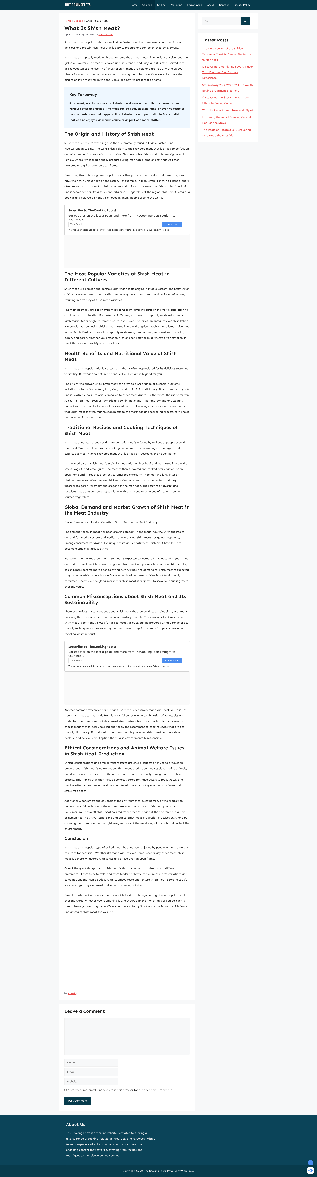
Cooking (147, 4)
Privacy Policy (242, 4)
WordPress (187, 1170)
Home (133, 4)
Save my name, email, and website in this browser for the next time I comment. (120, 1090)
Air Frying (176, 4)
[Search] (245, 21)
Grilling (161, 4)
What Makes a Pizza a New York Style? (227, 110)
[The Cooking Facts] (77, 5)
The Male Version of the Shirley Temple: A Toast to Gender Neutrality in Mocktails (226, 54)
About (210, 4)
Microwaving (194, 4)
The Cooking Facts (155, 1170)
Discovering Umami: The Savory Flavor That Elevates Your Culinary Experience (227, 72)
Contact (224, 4)
